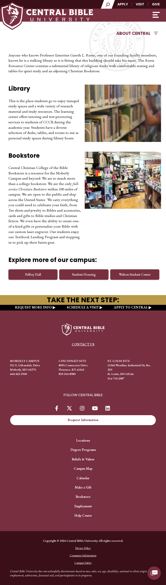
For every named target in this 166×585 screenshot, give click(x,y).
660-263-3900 (18, 374)
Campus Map (83, 468)
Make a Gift (83, 487)
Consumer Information (83, 555)
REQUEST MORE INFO (33, 307)
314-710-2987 (115, 378)
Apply (122, 4)
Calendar (83, 478)
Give (156, 4)
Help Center (83, 515)
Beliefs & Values (83, 459)
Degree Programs (83, 449)
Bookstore (83, 496)
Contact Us (83, 344)
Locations (83, 440)
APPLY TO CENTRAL (131, 307)
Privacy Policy (83, 548)
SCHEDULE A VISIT (83, 307)
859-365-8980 (67, 374)
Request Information (83, 420)
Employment (83, 506)
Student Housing (84, 274)
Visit (140, 4)
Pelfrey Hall (33, 274)
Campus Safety (83, 563)
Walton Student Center (134, 274)
